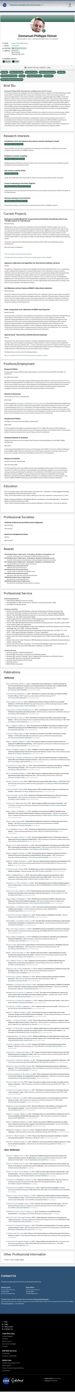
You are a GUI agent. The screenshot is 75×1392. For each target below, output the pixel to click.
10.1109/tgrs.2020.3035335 (57, 805)
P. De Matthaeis (26, 709)
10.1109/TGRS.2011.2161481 (45, 1062)
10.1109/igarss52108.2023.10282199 (19, 737)
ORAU (39, 428)
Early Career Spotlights (9, 1344)
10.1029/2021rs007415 (34, 791)
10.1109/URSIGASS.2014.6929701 (36, 1160)
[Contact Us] (3, 1329)
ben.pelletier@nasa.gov (41, 1299)
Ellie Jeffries (30, 1287)
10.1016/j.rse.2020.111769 (40, 879)
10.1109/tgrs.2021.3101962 (16, 799)
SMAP (39, 294)
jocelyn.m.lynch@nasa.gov (8, 1293)
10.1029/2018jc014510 (15, 911)
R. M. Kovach (19, 992)
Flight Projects (6, 1365)
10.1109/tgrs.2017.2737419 (60, 931)
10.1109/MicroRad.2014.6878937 (37, 1176)
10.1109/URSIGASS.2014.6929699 (59, 1189)
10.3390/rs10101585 (27, 917)
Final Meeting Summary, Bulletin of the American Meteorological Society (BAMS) (27, 257)
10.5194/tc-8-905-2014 (24, 1040)
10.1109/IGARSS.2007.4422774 (23, 1229)
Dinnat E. (9, 749)
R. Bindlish (25, 1171)
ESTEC (66, 380)
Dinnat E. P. (9, 781)
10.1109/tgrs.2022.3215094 (21, 761)
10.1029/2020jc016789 (50, 831)
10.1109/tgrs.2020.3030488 (39, 857)
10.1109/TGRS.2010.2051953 (17, 1056)
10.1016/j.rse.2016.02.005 (16, 964)
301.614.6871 (15, 45)
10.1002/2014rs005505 (25, 1002)
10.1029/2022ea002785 (15, 730)
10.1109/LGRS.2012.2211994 (52, 1046)
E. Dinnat (25, 803)
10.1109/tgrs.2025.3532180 (16, 698)
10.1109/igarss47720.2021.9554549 (19, 825)
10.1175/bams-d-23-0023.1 (21, 753)
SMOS (15, 317)
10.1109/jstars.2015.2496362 (17, 972)
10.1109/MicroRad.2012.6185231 (37, 1199)
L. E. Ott (16, 883)
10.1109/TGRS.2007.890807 (17, 1102)
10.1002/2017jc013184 (15, 925)
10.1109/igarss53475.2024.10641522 (23, 706)
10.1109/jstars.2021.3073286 (39, 849)
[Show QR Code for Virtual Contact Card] (44, 31)
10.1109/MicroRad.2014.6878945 (18, 1183)
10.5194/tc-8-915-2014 (31, 1032)
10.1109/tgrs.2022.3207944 (17, 769)
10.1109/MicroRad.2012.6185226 (18, 1207)
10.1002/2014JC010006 (23, 996)
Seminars (5, 1339)
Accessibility (6, 1370)
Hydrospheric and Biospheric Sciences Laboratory (30, 403)
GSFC (6, 405)
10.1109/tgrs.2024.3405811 (16, 714)
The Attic (5, 1346)
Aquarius (59, 269)
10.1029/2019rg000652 (58, 885)
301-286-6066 (5, 1291)
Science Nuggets (7, 1336)
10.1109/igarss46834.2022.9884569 (56, 783)
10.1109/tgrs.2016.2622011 (16, 949)
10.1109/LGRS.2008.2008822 (26, 1078)
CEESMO (56, 468)
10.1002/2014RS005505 (23, 1008)
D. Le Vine (17, 702)
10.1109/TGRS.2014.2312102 (28, 1024)
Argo (59, 327)
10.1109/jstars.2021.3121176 (59, 815)
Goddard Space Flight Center (11, 1363)
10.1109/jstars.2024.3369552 (17, 722)
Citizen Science (7, 1341)
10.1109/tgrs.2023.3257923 (17, 745)
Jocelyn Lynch (5, 1287)
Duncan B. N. (10, 883)
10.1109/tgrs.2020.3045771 (18, 841)
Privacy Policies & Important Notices (13, 1368)
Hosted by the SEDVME (9, 1356)
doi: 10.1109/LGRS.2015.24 (29, 988)
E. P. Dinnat (18, 709)
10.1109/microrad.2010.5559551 (18, 1070)
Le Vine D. (9, 733)
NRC (63, 405)
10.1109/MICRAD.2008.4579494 (20, 1221)
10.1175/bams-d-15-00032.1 (23, 957)
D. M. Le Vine (20, 781)
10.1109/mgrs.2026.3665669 (17, 690)
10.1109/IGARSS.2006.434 (16, 1245)
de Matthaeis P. (10, 1211)
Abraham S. (9, 1066)
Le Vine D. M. (10, 693)
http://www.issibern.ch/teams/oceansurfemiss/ (18, 254)
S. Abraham (16, 1044)
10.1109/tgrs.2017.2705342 (16, 941)
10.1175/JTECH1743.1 (14, 1110)
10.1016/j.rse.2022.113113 (16, 777)
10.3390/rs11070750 (14, 895)
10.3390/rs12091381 (45, 871)
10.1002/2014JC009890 (25, 1016)
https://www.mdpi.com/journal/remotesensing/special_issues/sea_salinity (25, 355)
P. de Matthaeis (26, 757)
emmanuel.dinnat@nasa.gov (20, 43)
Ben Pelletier (53, 1380)
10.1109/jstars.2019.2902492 (40, 903)
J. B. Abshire (23, 883)
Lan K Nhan (57, 1378)
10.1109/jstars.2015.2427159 (17, 980)
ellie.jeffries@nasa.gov (32, 1293)
